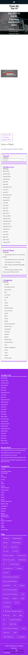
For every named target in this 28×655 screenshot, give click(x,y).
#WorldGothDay (17, 538)
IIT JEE (6, 297)
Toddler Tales (12, 624)
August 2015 (6, 200)
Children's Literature (8, 555)
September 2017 (7, 187)
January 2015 (6, 218)
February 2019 (7, 176)
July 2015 (5, 202)
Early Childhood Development (11, 577)
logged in (10, 149)
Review (6, 337)
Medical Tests (8, 326)
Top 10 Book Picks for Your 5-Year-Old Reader (13, 450)
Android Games (8, 308)
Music (6, 316)
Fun (5, 300)
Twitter (15, 632)
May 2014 (5, 237)
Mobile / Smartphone (9, 347)
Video (6, 352)
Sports (6, 318)
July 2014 (5, 231)
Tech (5, 345)
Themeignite (20, 650)
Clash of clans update (8, 559)
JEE (14, 615)
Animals (6, 284)
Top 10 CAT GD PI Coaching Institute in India (6, 137)
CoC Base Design (14, 564)
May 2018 (5, 184)
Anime (6, 302)
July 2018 (5, 181)
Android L (5, 542)
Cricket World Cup (8, 568)
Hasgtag (14, 598)
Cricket (6, 313)
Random (6, 334)
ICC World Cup (7, 602)
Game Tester (7, 289)
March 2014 (6, 239)
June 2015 (5, 205)
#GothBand (6, 538)
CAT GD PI (15, 551)
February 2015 (7, 216)
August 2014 (6, 229)
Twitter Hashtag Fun (8, 637)
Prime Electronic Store (9, 650)
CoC (4, 564)
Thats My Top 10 (14, 7)
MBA (20, 615)
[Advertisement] (14, 54)
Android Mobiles (16, 542)
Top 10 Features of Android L (10, 628)
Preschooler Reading (14, 619)
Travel (6, 350)
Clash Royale (22, 559)
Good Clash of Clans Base (10, 589)
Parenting (7, 331)
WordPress (13, 652)
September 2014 (7, 226)
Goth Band (6, 598)
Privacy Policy (20, 652)
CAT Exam (7, 295)
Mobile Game (8, 339)
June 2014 (5, 234)
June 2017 (5, 189)
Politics (6, 355)
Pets (4, 619)
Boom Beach (14, 547)
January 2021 (6, 174)
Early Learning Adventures (10, 581)
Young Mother (21, 637)
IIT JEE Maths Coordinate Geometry (12, 611)
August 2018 (6, 179)
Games (6, 305)
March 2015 (6, 213)
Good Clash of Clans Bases (10, 594)
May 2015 (5, 208)
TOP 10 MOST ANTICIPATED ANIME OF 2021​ (13, 457)
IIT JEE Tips (6, 615)
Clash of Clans (8, 310)
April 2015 (5, 210)
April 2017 (5, 192)
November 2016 (7, 195)
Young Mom (7, 329)
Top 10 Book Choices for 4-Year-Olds (14, 259)
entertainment (6, 585)
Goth (23, 594)
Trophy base (6, 632)
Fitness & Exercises (9, 323)
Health (6, 321)
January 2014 (6, 242)
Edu (5, 292)
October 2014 (6, 223)
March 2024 (6, 171)
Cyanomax (6, 572)
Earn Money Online (9, 287)
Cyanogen (19, 568)
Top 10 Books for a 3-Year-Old (12, 262)
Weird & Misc (7, 358)
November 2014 (7, 221)
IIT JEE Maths (6, 607)
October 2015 (6, 197)
